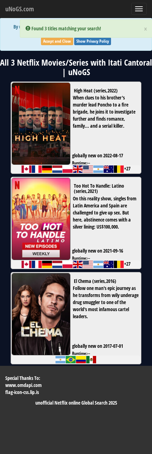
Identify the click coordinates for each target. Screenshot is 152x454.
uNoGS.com (19, 9)
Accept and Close (57, 41)
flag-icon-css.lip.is (22, 392)
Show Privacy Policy (92, 41)
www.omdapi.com (23, 385)
